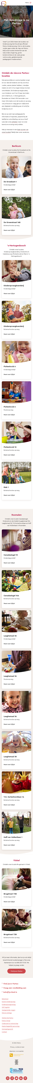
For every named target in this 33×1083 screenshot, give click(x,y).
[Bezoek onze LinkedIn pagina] (21, 1078)
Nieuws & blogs (7, 1013)
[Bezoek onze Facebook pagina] (12, 1078)
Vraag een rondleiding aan (14, 988)
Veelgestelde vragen (8, 1010)
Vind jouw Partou (16, 971)
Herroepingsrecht (7, 1029)
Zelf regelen (6, 1007)
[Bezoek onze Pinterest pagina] (25, 1078)
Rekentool (5, 999)
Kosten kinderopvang (8, 1001)
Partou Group (6, 1020)
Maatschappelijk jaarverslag (10, 1026)
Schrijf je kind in (10, 992)
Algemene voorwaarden (16, 1051)
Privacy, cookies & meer (17, 1047)
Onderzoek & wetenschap (10, 1023)
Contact (4, 1032)
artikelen (14, 122)
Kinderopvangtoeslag (9, 1004)
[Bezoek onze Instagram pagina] (8, 1078)
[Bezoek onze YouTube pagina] (16, 1078)
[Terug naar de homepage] (3, 3)
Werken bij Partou (7, 1018)
